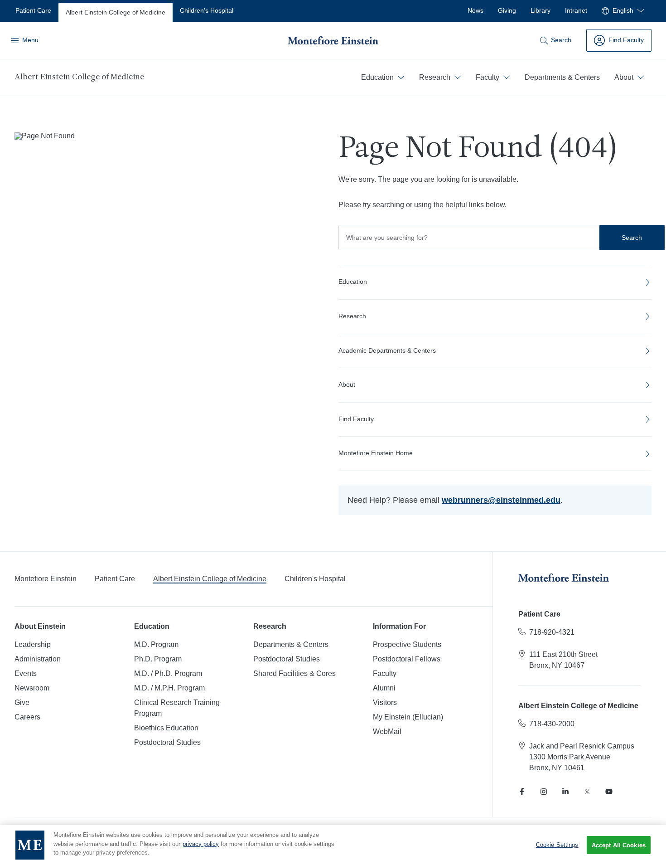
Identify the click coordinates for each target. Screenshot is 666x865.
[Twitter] (587, 791)
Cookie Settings (557, 844)
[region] (333, 845)
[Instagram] (543, 791)
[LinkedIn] (565, 791)
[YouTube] (609, 791)
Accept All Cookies (619, 845)
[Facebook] (522, 791)
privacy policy (201, 844)
